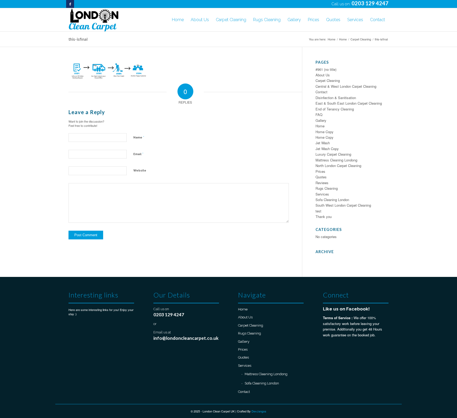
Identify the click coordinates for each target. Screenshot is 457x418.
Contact (321, 91)
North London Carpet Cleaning (338, 165)
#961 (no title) (326, 69)
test (318, 210)
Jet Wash (323, 142)
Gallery (321, 120)
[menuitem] (177, 19)
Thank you (324, 216)
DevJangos (259, 411)
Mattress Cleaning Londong (336, 159)
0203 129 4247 (370, 3)
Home (320, 125)
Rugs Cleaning (327, 188)
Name (138, 137)
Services (322, 194)
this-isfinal (78, 38)
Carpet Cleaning (328, 80)
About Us (323, 74)
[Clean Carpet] (93, 19)
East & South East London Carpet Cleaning (349, 103)
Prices (320, 171)
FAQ (319, 114)
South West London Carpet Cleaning (343, 205)
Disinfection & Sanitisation (336, 97)
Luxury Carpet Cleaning (333, 154)
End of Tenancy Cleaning (335, 109)
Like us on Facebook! (346, 309)
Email (138, 154)
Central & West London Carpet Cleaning (346, 86)
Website (139, 170)
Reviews (322, 182)
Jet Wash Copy (327, 148)
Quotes (321, 176)
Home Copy (324, 131)
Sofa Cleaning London (332, 199)
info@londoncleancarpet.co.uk (185, 338)
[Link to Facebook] (70, 4)
